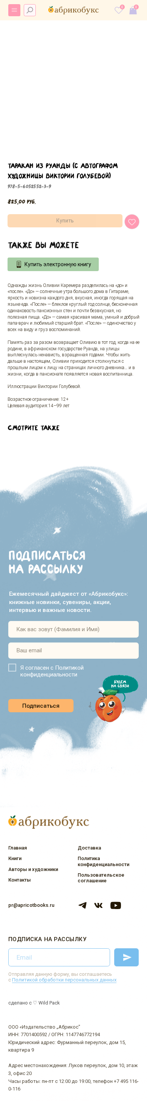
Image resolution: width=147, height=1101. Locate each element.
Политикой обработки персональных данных (64, 980)
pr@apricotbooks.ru (31, 905)
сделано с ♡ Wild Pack (34, 1003)
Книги (14, 858)
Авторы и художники (33, 869)
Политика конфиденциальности (103, 861)
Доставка (89, 848)
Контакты (19, 880)
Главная (17, 848)
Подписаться (41, 705)
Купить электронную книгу (57, 264)
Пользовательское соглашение (101, 877)
